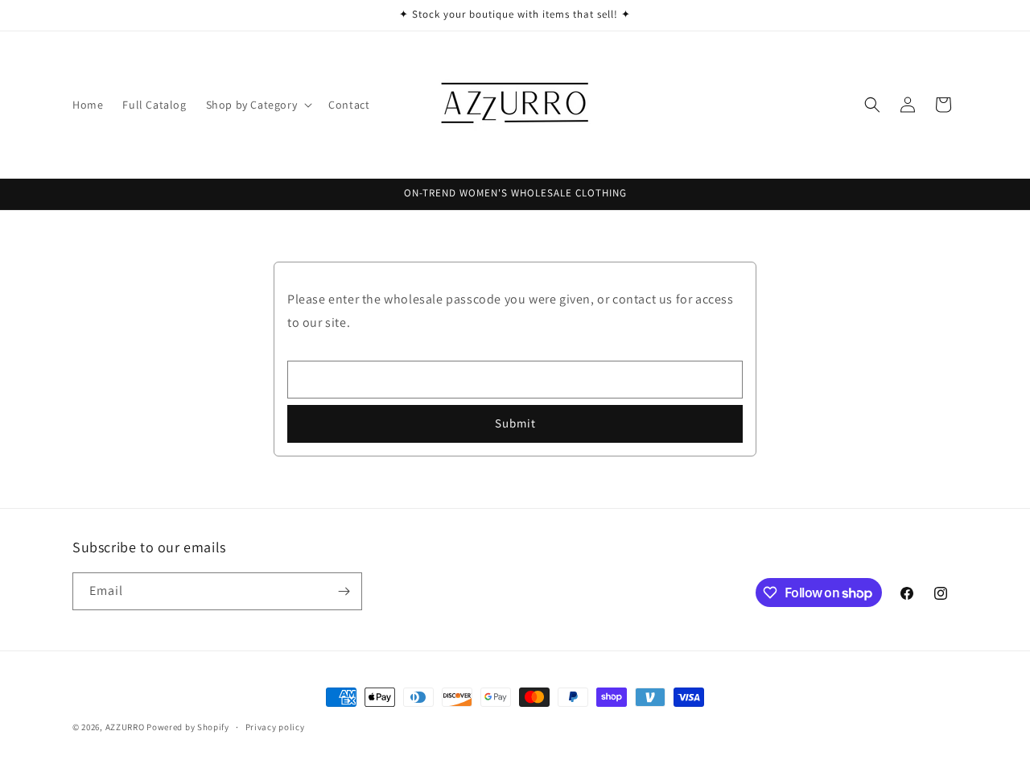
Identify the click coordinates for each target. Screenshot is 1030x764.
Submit (515, 423)
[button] (257, 105)
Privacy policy (275, 727)
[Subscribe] (343, 591)
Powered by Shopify (187, 727)
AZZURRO (125, 727)
